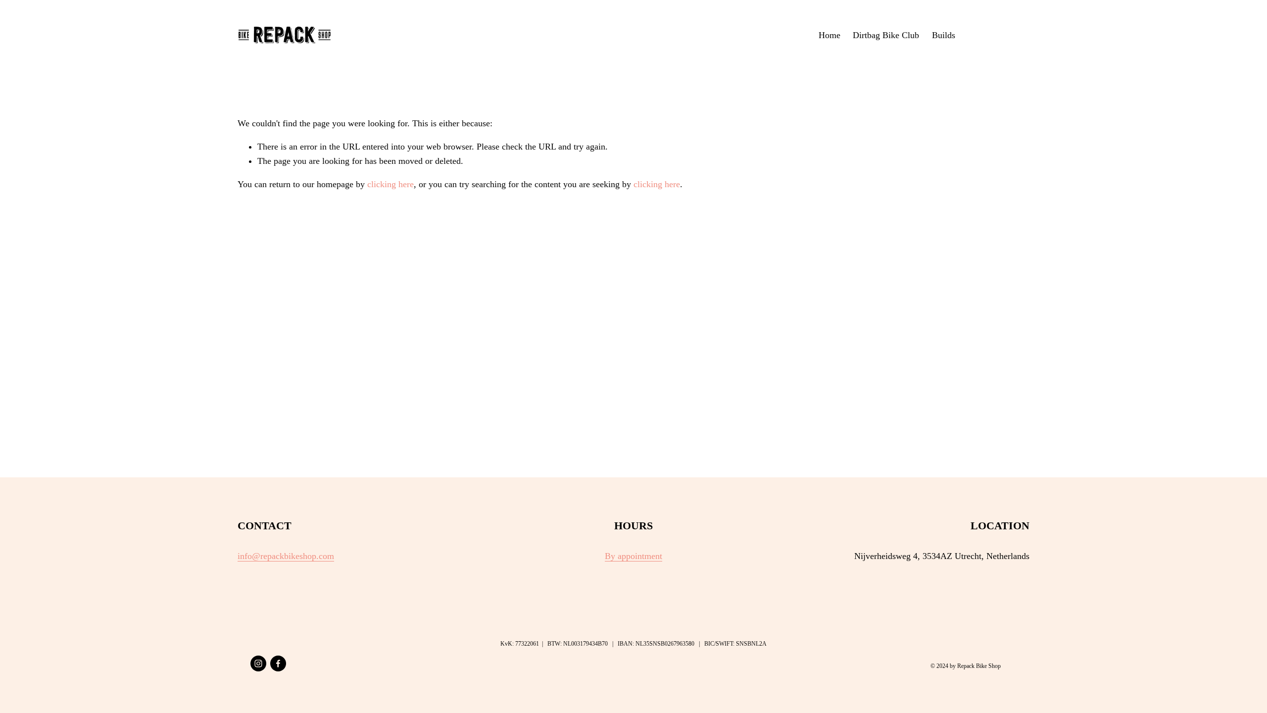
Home (829, 35)
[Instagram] (258, 663)
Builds (943, 35)
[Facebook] (278, 663)
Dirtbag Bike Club (886, 35)
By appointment (633, 556)
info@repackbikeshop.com (286, 556)
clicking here (390, 184)
